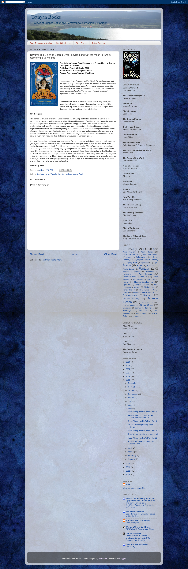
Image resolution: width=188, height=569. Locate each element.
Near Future (144, 290)
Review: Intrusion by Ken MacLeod (143, 434)
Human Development (143, 282)
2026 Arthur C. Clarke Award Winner (140, 529)
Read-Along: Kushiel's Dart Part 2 (142, 431)
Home (74, 254)
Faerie (61, 174)
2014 (128, 464)
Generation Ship (129, 277)
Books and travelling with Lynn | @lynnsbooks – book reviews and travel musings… (140, 500)
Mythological (149, 287)
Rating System (98, 43)
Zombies (136, 316)
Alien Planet (146, 252)
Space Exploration (130, 305)
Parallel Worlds (147, 292)
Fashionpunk (127, 274)
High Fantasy (138, 279)
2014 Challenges (63, 43)
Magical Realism (142, 285)
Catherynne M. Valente (47, 174)
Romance (148, 295)
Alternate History (130, 254)
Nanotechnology (129, 290)
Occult (135, 292)
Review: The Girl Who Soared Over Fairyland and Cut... (140, 416)
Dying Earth (132, 263)
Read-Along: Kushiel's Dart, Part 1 (142, 438)
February (132, 456)
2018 (128, 369)
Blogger (122, 559)
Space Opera (146, 305)
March (131, 452)
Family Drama (128, 269)
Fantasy (68, 174)
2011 (128, 475)
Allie (128, 484)
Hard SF (143, 277)
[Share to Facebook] (68, 170)
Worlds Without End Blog (138, 527)
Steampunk (127, 308)
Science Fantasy (131, 299)
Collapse (129, 257)
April (130, 448)
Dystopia (145, 263)
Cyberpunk (139, 260)
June (130, 405)
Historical (151, 279)
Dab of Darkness (133, 534)
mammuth (103, 559)
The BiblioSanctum (135, 512)
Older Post (110, 254)
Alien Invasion (129, 252)
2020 (128, 362)
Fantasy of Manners (132, 272)
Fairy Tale (151, 266)
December (133, 383)
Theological (128, 310)
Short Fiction (147, 302)
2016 (128, 376)
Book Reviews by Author (41, 43)
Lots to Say (130, 547)
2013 (128, 467)
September (133, 394)
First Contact (145, 274)
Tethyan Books (46, 16)
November (133, 387)
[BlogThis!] (62, 170)
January (132, 459)
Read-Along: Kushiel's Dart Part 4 (142, 412)
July (130, 401)
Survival (138, 308)
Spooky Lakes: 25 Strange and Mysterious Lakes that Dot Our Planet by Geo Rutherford (138, 538)
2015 (128, 380)
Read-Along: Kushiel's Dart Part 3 (142, 421)
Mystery (137, 287)
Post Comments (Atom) (52, 260)
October (132, 390)
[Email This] (60, 170)
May (130, 408)
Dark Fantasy (152, 260)
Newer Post (37, 254)
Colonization (141, 257)
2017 (128, 373)
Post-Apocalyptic (130, 295)
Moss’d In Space (132, 523)
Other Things (81, 43)
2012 (128, 471)
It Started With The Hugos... (139, 520)
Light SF (126, 285)
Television (149, 308)
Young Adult (78, 174)
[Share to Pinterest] (70, 170)
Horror (126, 282)
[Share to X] (65, 170)
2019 (128, 366)
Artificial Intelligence (150, 255)
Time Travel (143, 310)
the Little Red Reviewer (137, 545)
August (131, 398)
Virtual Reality (141, 313)
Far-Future (150, 272)
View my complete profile (134, 488)
